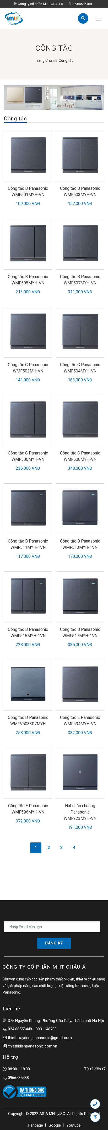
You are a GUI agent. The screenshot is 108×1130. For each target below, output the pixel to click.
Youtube (73, 1125)
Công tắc (66, 60)
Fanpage (35, 1125)
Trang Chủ (43, 60)
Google (54, 1125)
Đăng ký (54, 943)
